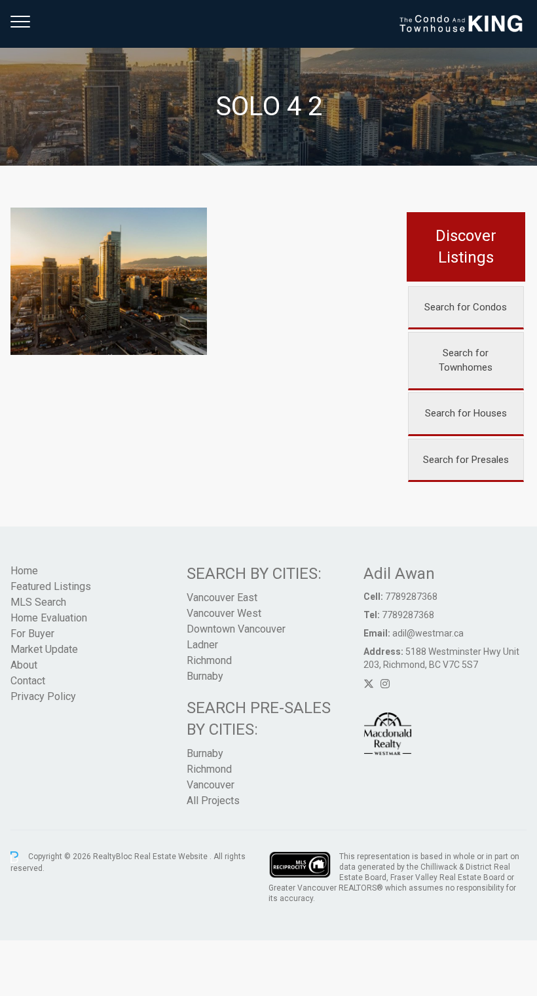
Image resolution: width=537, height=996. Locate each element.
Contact (27, 680)
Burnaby (205, 676)
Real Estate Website (172, 856)
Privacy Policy (43, 696)
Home (24, 570)
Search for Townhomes (465, 360)
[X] (368, 684)
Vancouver (210, 785)
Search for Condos (465, 307)
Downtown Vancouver (236, 629)
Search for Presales (466, 460)
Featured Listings (50, 586)
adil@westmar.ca (428, 633)
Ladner (202, 644)
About (23, 665)
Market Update (44, 649)
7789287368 (411, 596)
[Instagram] (385, 684)
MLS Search (38, 602)
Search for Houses (466, 413)
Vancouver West (224, 613)
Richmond (209, 660)
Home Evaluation (48, 618)
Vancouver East (222, 597)
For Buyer (32, 633)
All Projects (213, 800)
